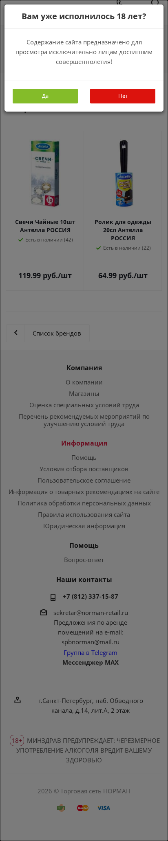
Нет (123, 95)
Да (45, 95)
